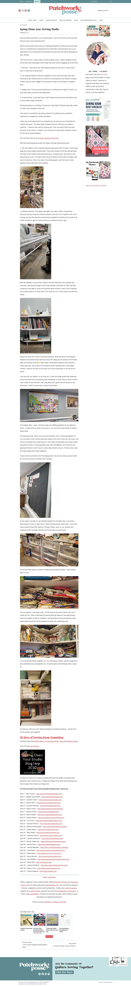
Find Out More (64, 972)
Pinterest (55, 902)
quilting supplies (71, 888)
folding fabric (39, 741)
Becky (27, 32)
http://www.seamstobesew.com (49, 844)
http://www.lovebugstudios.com (48, 868)
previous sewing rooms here (48, 138)
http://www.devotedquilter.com (51, 823)
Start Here (103, 74)
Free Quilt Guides (26, 983)
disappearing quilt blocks (67, 891)
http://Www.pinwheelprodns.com (48, 803)
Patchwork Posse (65, 10)
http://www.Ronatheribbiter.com (50, 856)
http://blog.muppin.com (48, 871)
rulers (62, 741)
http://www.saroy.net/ (44, 862)
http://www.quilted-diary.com (48, 829)
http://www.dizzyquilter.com (50, 806)
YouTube (63, 902)
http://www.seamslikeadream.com (50, 815)
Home (19, 983)
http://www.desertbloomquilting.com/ (54, 865)
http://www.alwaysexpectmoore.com (51, 818)
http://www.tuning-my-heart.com (49, 853)
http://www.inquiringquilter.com (50, 800)
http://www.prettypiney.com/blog (55, 826)
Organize (49, 936)
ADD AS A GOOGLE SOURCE (96, 186)
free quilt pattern (33, 894)
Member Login (34, 983)
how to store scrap (51, 741)
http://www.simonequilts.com (48, 812)
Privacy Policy (42, 983)
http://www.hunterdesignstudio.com (49, 794)
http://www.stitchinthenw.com (52, 838)
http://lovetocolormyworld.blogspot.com (50, 850)
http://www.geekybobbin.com (52, 797)
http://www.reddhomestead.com (48, 832)
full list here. (34, 746)
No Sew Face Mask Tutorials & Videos (64, 946)
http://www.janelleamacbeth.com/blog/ (54, 847)
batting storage (72, 741)
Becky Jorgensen (49, 877)
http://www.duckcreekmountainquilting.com (53, 859)
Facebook (47, 902)
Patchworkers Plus (52, 885)
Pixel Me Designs (108, 982)
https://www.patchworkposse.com (53, 841)
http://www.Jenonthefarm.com (51, 835)
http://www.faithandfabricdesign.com (48, 821)
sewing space (35, 891)
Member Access (103, 10)
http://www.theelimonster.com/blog (50, 809)
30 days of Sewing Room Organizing (41, 737)
